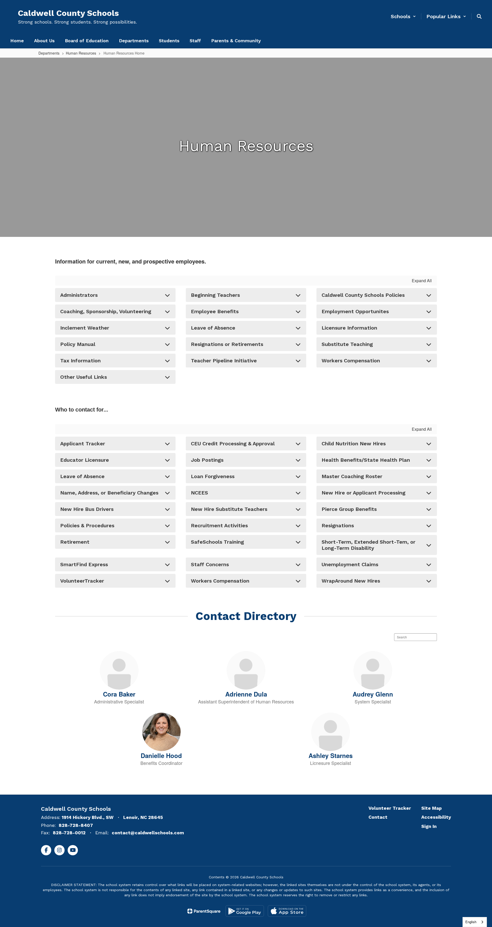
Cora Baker (119, 694)
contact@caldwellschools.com (148, 832)
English (470, 921)
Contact (377, 817)
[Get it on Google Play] (244, 911)
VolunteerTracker (82, 581)
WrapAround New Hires (351, 581)
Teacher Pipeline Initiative (224, 360)
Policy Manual (77, 344)
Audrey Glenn (373, 694)
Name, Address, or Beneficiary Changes (109, 493)
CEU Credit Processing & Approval (233, 443)
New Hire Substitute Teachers (229, 509)
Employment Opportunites (355, 311)
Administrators (79, 295)
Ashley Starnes (331, 755)
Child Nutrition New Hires (354, 443)
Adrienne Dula (246, 694)
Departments (48, 53)
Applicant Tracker (82, 443)
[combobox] (475, 922)
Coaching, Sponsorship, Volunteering (105, 311)
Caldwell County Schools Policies (363, 295)
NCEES (199, 493)
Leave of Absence (213, 328)
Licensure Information (349, 328)
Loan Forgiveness (212, 476)
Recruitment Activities (219, 525)
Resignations (338, 525)
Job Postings (207, 460)
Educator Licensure (84, 460)
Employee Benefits (215, 311)
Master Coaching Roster (352, 476)
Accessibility (436, 817)
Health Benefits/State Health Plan (366, 460)
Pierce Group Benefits (349, 509)
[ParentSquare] (204, 911)
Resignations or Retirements (227, 344)
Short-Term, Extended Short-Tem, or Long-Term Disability (368, 545)
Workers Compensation (351, 360)
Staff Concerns (210, 564)
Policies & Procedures (87, 525)
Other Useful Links (83, 377)
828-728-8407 (76, 825)
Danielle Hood (161, 755)
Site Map (431, 808)
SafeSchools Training (217, 542)
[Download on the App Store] (287, 911)
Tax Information (80, 360)
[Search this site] (479, 16)
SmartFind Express (84, 564)
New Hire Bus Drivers (87, 509)
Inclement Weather (84, 328)
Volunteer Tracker (389, 808)
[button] (403, 16)
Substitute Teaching (347, 344)
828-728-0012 (69, 832)
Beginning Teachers (215, 295)
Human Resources (81, 53)
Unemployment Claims (350, 564)
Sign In (429, 826)
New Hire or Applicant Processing (363, 493)
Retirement (74, 542)
